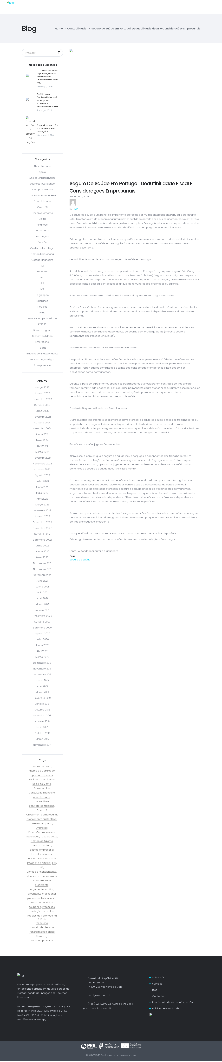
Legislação (42, 295)
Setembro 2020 (42, 627)
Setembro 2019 (42, 674)
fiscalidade (32, 836)
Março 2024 (42, 452)
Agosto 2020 (42, 633)
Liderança (42, 301)
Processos (48, 906)
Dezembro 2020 (42, 616)
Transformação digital (42, 359)
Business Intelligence (42, 183)
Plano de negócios (42, 902)
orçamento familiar (41, 889)
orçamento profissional (42, 893)
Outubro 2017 (42, 733)
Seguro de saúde (80, 559)
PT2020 (42, 324)
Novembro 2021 (42, 569)
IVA (42, 289)
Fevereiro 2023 (42, 510)
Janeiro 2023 (42, 516)
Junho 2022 (42, 551)
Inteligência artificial (39, 863)
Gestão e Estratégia (42, 248)
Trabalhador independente (42, 353)
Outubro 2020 (42, 621)
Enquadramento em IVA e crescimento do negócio (47, 128)
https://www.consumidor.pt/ (31, 1019)
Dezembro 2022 (42, 522)
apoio (42, 172)
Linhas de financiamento (41, 871)
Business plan (42, 788)
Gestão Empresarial (42, 254)
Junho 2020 (42, 645)
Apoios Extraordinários (42, 177)
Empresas (42, 827)
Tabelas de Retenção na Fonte (42, 917)
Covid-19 (42, 207)
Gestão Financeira (42, 260)
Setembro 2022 (42, 539)
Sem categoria (42, 330)
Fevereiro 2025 (42, 416)
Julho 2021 (42, 580)
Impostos (42, 271)
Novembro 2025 (42, 399)
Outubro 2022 (42, 534)
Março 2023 (42, 504)
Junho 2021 (42, 586)
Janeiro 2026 (42, 393)
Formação (42, 236)
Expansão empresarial (41, 832)
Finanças (42, 224)
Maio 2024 (42, 440)
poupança (35, 906)
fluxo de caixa (49, 836)
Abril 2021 (42, 598)
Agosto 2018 (42, 721)
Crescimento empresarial (41, 814)
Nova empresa (42, 880)
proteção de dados (42, 911)
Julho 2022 (42, 545)
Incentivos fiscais (42, 854)
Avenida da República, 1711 (103, 978)
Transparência (42, 365)
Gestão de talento (42, 841)
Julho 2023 (42, 481)
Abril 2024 (42, 446)
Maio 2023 (42, 493)
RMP (75, 209)
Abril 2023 (42, 498)
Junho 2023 (42, 487)
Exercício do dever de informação (172, 1002)
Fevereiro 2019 (42, 698)
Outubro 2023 (42, 469)
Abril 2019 (42, 686)
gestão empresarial (42, 849)
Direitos (35, 823)
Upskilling (41, 936)
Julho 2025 (42, 411)
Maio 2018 (42, 727)
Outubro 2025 (42, 405)
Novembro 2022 (42, 528)
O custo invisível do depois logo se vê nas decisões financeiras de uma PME (47, 76)
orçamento (42, 884)
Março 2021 (42, 604)
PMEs (42, 312)
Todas (42, 347)
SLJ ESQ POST (93, 982)
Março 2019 (42, 692)
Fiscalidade (42, 230)
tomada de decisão (42, 927)
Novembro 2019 (42, 668)
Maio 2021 (42, 592)
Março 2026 (42, 387)
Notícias (42, 306)
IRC (42, 277)
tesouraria (42, 923)
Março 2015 (42, 739)
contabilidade (41, 797)
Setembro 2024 (42, 428)
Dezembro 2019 (42, 662)
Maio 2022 (42, 557)
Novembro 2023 (42, 463)
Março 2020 (42, 657)
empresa (46, 823)
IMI (42, 265)
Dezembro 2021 (42, 563)
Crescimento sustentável (41, 819)
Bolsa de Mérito (42, 783)
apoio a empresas (42, 775)
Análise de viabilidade (42, 770)
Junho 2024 (42, 434)
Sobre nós (158, 977)
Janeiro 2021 (42, 610)
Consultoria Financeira (42, 195)
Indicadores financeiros (42, 858)
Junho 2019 (42, 680)
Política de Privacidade (165, 1008)
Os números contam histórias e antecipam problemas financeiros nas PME (47, 100)
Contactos (158, 996)
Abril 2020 (42, 651)
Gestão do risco (41, 845)
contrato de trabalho (41, 805)
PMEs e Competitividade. (42, 318)
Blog (154, 990)
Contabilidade (76, 28)
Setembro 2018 (42, 715)
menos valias (49, 876)
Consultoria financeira (42, 792)
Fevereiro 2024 (42, 457)
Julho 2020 (42, 639)
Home (59, 28)
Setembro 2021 (42, 575)
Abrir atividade (42, 166)
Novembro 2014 (42, 744)
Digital (42, 219)
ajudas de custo (42, 766)
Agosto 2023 (42, 475)
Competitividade (42, 189)
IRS (42, 283)
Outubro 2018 (42, 709)
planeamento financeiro (41, 898)
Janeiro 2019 (42, 703)
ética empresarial (42, 940)
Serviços (157, 983)
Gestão (42, 242)
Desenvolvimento (42, 213)
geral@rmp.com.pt (99, 995)
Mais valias (33, 876)
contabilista (42, 801)
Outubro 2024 (42, 422)
